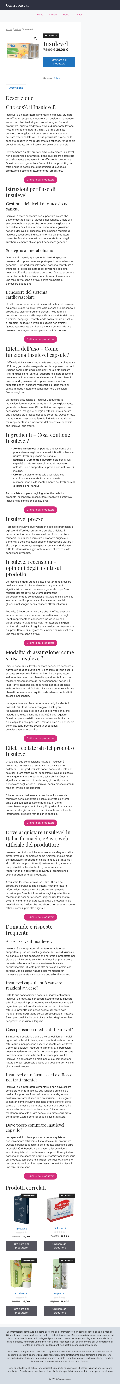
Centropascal (17, 5)
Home (40, 14)
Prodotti (53, 14)
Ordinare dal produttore (59, 61)
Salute (17, 29)
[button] (35, 38)
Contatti (79, 14)
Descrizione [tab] (15, 87)
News (66, 14)
